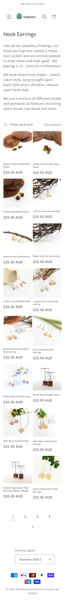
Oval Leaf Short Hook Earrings (43, 351)
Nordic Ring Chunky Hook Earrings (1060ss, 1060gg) (16, 489)
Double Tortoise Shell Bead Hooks (46, 165)
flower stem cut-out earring (46, 256)
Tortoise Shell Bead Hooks (16, 211)
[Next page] (33, 527)
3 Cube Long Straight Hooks (17, 301)
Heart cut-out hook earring (16, 256)
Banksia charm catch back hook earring (16, 350)
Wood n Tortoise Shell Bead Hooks (16, 165)
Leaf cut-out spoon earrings (46, 211)
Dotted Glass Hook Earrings (16, 396)
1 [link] (13, 516)
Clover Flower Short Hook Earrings (45, 490)
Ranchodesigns (24, 589)
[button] (9, 17)
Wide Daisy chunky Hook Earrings (45, 442)
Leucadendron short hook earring (45, 303)
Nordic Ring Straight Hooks (46, 394)
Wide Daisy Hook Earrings (16, 440)
